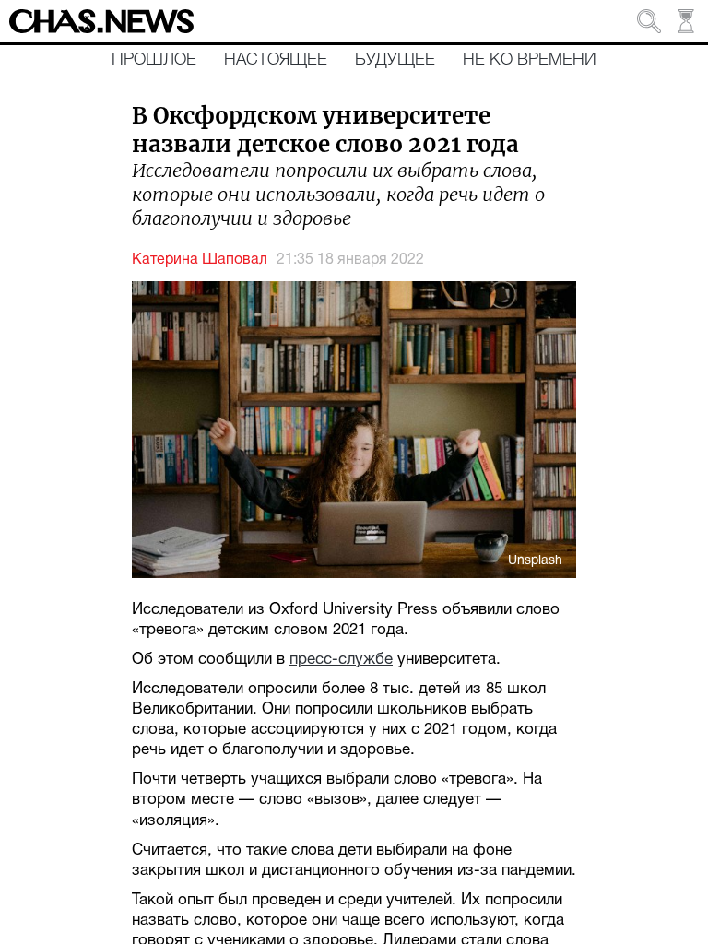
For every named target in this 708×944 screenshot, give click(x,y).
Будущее (395, 60)
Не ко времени (529, 60)
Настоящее (275, 60)
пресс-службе (341, 660)
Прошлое (154, 60)
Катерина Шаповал (199, 260)
